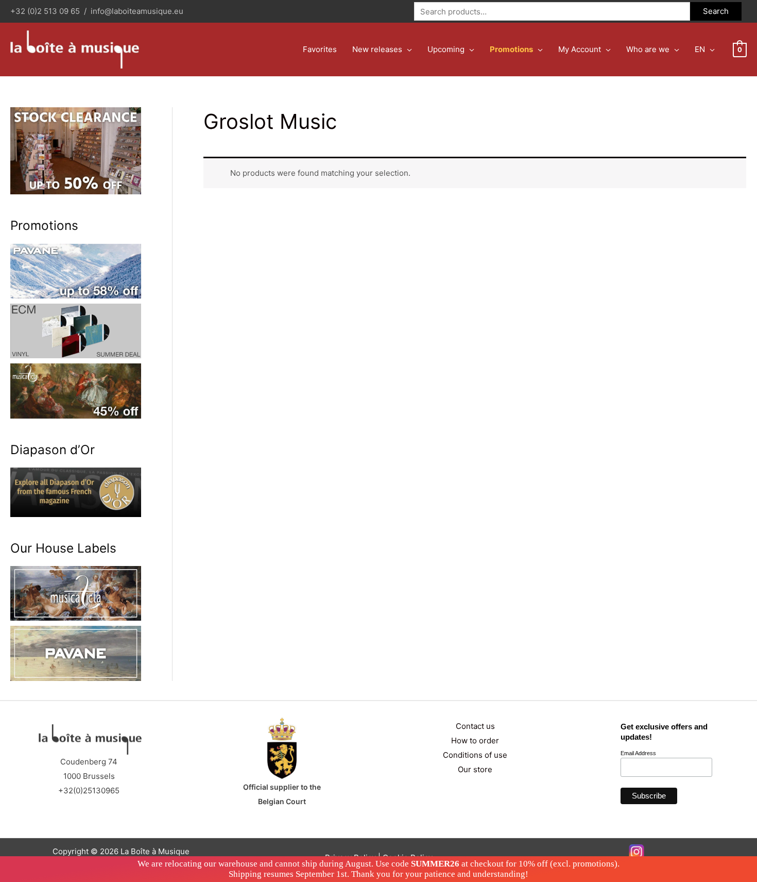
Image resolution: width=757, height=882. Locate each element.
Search (716, 11)
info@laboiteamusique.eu (137, 11)
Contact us (475, 726)
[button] (407, 49)
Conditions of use (475, 755)
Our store (475, 769)
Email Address (638, 753)
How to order (475, 740)
